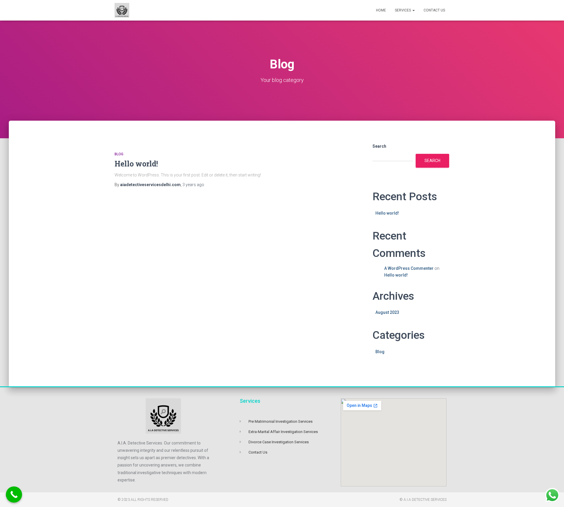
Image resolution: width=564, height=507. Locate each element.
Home (381, 10)
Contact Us (434, 10)
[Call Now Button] (14, 494)
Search (379, 146)
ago (193, 184)
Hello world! (136, 164)
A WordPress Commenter (409, 268)
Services (403, 10)
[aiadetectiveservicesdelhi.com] (122, 10)
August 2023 (387, 312)
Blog (119, 154)
